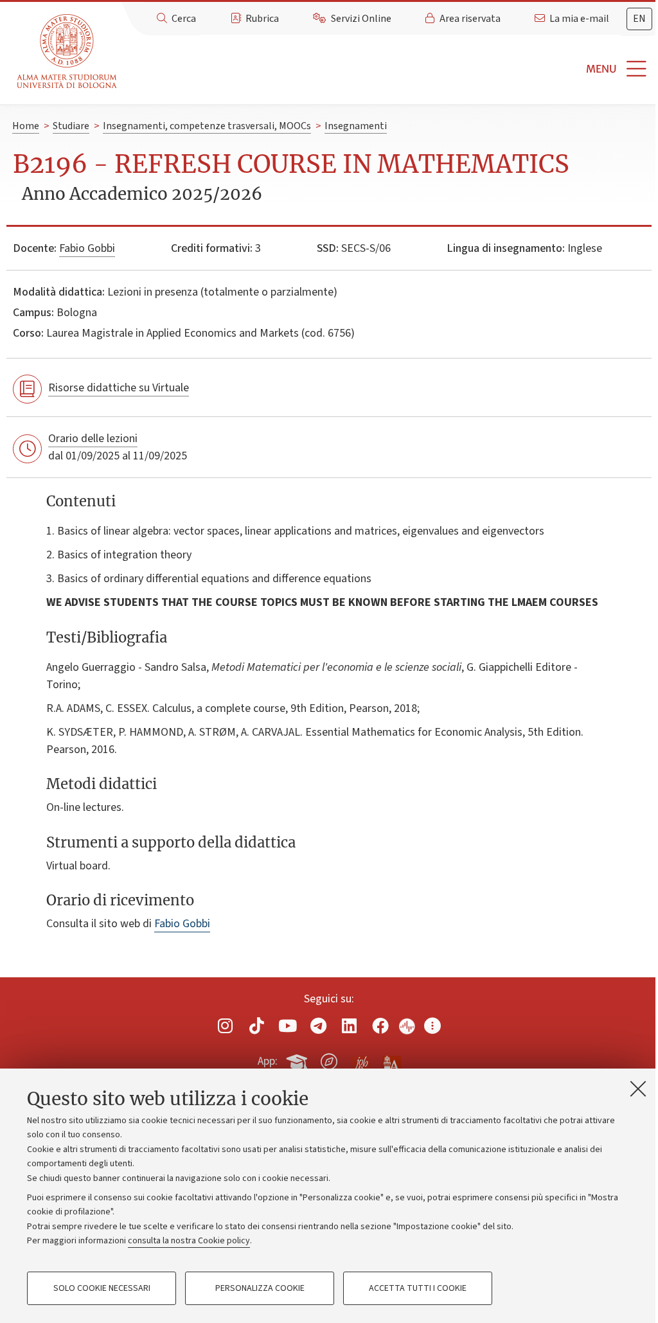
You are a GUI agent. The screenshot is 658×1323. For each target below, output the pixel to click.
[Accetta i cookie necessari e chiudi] (638, 1088)
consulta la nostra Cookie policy (189, 1240)
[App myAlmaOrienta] (329, 1059)
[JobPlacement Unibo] (360, 1059)
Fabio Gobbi (87, 248)
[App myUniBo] (298, 1059)
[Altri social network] (432, 1025)
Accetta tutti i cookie (418, 1288)
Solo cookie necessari (101, 1288)
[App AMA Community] (391, 1061)
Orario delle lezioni (93, 439)
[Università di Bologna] (68, 52)
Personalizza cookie (260, 1288)
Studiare (71, 126)
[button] (390, 69)
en (639, 19)
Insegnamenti (356, 126)
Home (25, 126)
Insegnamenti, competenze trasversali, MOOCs (207, 126)
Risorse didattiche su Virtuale (118, 388)
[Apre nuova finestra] (226, 1025)
